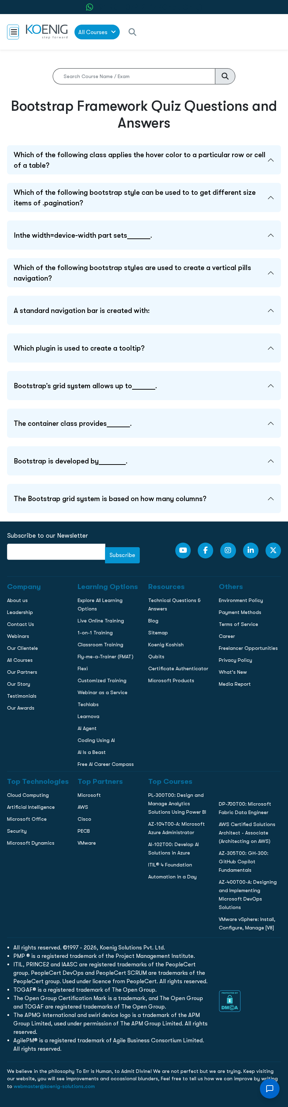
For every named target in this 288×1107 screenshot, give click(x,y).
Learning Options (25, 501)
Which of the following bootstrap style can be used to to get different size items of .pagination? (135, 197)
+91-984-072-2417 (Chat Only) (148, 7)
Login (144, 607)
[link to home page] (46, 32)
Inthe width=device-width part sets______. (83, 235)
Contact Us (18, 515)
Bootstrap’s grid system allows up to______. (85, 386)
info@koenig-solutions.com (148, 580)
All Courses (93, 32)
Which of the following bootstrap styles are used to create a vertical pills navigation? (132, 273)
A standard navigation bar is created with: (82, 310)
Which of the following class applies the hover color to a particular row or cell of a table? (140, 160)
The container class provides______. (73, 423)
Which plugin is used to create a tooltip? (79, 348)
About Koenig (21, 471)
